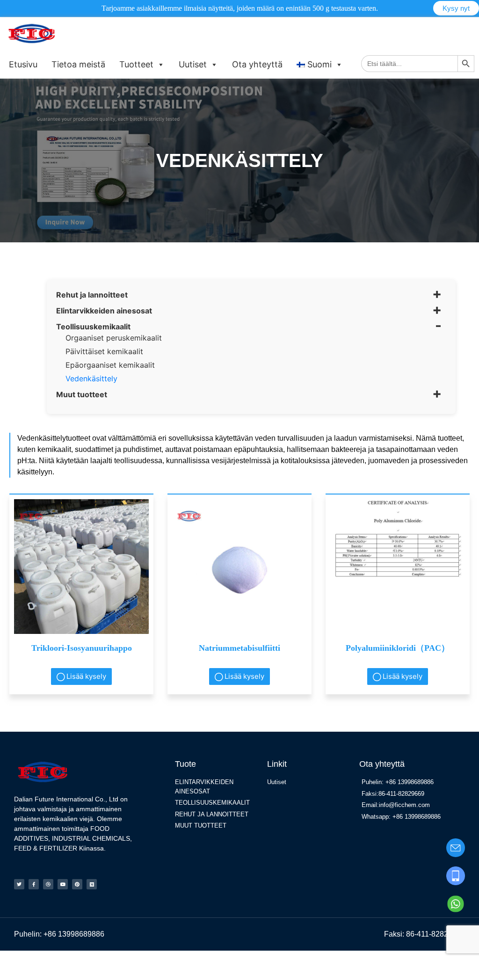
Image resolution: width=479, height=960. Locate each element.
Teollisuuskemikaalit (93, 326)
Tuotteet (136, 64)
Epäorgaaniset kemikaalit (110, 365)
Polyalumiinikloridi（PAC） (398, 648)
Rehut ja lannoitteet (92, 294)
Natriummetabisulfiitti (239, 648)
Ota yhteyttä (257, 64)
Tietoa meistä (78, 64)
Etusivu (23, 64)
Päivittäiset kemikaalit (104, 351)
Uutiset (193, 64)
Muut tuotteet (81, 394)
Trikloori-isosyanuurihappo (81, 648)
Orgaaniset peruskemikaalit (113, 337)
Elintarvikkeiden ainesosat (104, 310)
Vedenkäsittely (91, 378)
